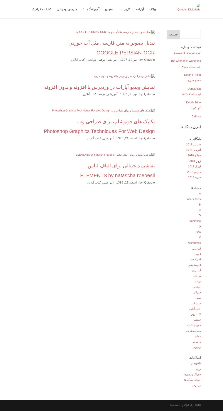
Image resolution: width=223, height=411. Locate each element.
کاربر (127, 9)
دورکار (197, 292)
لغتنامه (197, 319)
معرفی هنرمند (193, 330)
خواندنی (91, 59)
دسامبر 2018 (193, 144)
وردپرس (196, 341)
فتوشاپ (196, 303)
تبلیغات (197, 276)
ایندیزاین (196, 270)
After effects (194, 199)
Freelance (195, 220)
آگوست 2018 (193, 150)
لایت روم (196, 314)
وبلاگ (152, 9)
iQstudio (149, 59)
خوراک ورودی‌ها (192, 374)
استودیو (109, 9)
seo (198, 232)
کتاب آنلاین (78, 59)
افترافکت (195, 259)
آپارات (140, 9)
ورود (198, 369)
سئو (198, 297)
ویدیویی (197, 347)
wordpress (194, 242)
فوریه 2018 (194, 177)
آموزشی (112, 59)
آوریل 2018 (194, 166)
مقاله (198, 336)
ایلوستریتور (195, 264)
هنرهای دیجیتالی (67, 9)
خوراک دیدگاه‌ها (192, 379)
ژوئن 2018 (195, 161)
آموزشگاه (93, 9)
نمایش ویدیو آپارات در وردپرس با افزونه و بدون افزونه (99, 87)
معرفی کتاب (194, 325)
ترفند (101, 59)
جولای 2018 (194, 155)
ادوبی (198, 254)
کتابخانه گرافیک (42, 9)
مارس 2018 (194, 171)
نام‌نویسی (196, 363)
